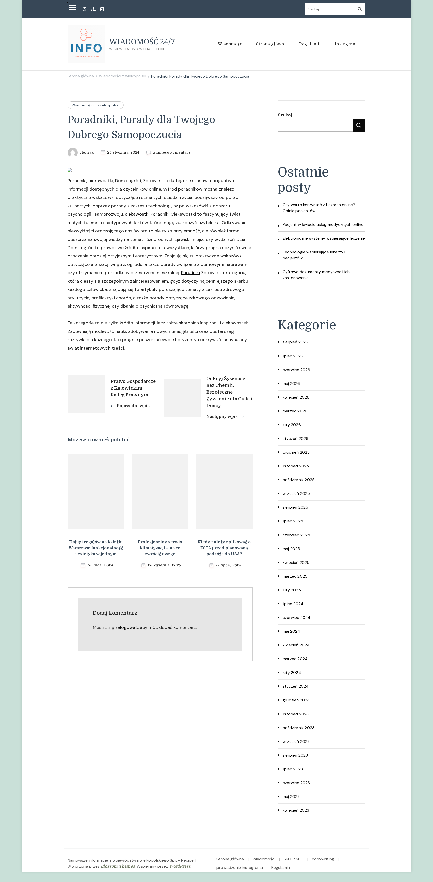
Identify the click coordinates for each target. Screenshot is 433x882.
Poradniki (160, 214)
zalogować (126, 627)
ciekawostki (137, 214)
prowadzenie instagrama (239, 867)
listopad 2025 (296, 466)
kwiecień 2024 (296, 645)
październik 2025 (299, 479)
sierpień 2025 (295, 507)
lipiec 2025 (293, 521)
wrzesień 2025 (296, 493)
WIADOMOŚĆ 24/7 (142, 41)
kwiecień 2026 (296, 397)
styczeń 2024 (296, 686)
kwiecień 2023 (296, 810)
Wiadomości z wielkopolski (96, 105)
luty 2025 (292, 590)
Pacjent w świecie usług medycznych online (323, 224)
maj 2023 (291, 796)
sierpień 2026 (295, 342)
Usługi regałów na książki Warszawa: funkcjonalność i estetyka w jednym (96, 548)
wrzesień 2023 (296, 741)
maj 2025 (291, 548)
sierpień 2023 (295, 755)
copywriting (323, 859)
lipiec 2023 (293, 769)
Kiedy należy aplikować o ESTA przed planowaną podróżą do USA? (224, 548)
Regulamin (310, 44)
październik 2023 (298, 727)
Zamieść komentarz (172, 152)
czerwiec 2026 (296, 369)
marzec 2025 (295, 576)
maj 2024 (291, 631)
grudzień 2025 (296, 452)
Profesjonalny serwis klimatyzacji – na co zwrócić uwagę (160, 548)
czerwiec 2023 (296, 782)
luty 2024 (292, 672)
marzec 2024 (295, 658)
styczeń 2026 (295, 438)
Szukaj (285, 115)
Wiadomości (231, 44)
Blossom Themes (118, 866)
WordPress (180, 866)
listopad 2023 (296, 714)
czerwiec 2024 (297, 617)
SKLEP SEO (294, 859)
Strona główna (271, 44)
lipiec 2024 (293, 603)
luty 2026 (292, 424)
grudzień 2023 (296, 700)
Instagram (346, 44)
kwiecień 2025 (296, 562)
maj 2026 (291, 383)
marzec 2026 (295, 411)
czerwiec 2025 (296, 535)
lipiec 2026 (293, 356)
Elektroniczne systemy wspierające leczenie (324, 238)
